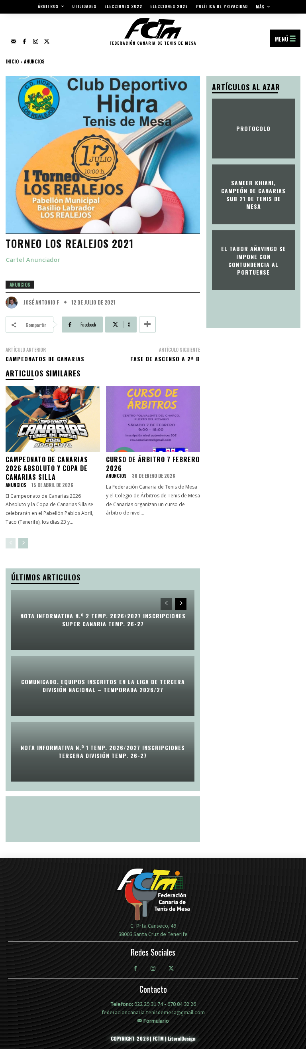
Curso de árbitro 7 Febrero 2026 (153, 464)
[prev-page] (11, 543)
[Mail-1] (13, 42)
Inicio (12, 61)
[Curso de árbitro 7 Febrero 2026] (153, 419)
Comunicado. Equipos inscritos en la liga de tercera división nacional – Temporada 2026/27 (103, 686)
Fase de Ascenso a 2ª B (165, 358)
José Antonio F (41, 302)
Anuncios (34, 61)
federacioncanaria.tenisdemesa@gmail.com (153, 1013)
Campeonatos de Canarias (45, 358)
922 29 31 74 (148, 1004)
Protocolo (253, 129)
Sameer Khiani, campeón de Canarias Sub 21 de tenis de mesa (253, 194)
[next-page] (23, 543)
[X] (171, 969)
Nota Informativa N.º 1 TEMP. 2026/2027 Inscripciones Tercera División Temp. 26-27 (103, 752)
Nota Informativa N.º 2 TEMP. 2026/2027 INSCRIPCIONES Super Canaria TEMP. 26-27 (103, 620)
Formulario (155, 1021)
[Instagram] (35, 42)
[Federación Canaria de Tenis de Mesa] (153, 894)
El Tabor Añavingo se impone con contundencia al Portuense (253, 260)
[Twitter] (46, 42)
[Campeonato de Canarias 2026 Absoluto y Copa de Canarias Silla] (53, 419)
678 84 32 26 (181, 1004)
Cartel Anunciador (33, 260)
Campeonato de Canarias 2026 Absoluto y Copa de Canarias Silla (47, 468)
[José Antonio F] (14, 303)
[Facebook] (24, 42)
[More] (147, 325)
